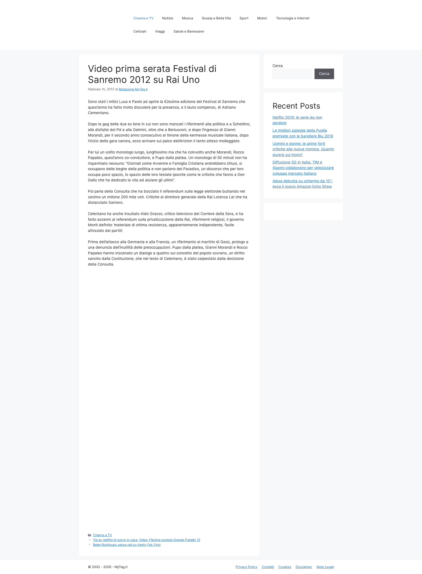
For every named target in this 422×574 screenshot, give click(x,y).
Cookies (284, 567)
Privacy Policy (246, 567)
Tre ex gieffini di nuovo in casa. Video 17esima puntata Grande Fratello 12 (146, 540)
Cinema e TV (143, 18)
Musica (187, 18)
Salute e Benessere (189, 31)
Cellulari (139, 31)
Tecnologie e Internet (292, 18)
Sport (244, 18)
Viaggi (160, 31)
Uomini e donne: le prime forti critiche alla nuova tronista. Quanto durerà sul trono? (303, 149)
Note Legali (325, 567)
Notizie (167, 18)
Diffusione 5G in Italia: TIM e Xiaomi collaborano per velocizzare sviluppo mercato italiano (303, 168)
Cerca (278, 66)
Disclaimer (304, 567)
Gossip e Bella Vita (216, 18)
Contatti (268, 567)
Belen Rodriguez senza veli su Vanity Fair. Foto (127, 545)
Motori (262, 18)
